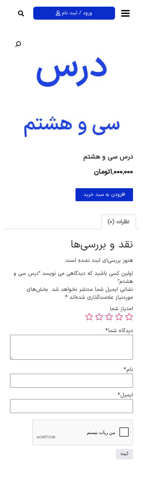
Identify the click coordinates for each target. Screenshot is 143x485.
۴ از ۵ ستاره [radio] (99, 317)
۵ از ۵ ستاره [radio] (89, 317)
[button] (21, 13)
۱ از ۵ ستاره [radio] (129, 317)
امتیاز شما (121, 308)
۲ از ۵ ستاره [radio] (119, 317)
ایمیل (125, 395)
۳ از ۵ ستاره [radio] (109, 317)
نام (128, 369)
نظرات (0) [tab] (118, 222)
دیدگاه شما (119, 330)
